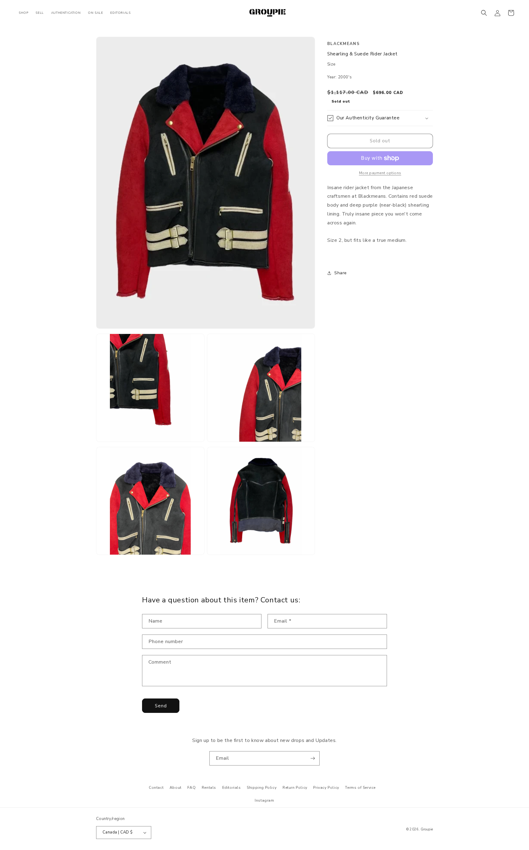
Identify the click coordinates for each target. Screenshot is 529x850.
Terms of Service (360, 787)
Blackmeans (343, 44)
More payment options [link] (380, 172)
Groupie (427, 829)
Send (161, 706)
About (176, 787)
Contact (156, 787)
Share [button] (340, 273)
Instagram (264, 800)
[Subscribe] (312, 758)
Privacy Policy (326, 787)
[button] (484, 13)
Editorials (231, 787)
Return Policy (295, 787)
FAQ (191, 787)
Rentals (209, 787)
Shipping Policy (261, 787)
